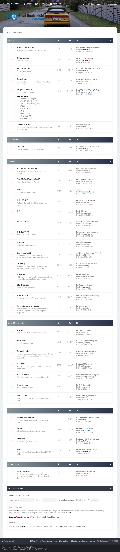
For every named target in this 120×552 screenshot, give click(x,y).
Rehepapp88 (88, 277)
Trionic (85, 171)
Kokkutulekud (23, 68)
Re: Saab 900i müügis (84, 364)
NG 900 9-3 (25, 109)
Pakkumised (23, 374)
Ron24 (85, 474)
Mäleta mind (83, 500)
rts (84, 398)
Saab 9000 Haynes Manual (86, 396)
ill (84, 127)
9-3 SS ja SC (26, 114)
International (13, 464)
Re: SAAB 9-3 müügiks (84, 330)
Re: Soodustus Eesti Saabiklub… (88, 147)
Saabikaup (22, 79)
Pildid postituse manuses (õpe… (88, 58)
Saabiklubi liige (53, 517)
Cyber (85, 50)
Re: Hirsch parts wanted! (85, 472)
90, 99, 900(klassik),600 (28, 179)
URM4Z (86, 255)
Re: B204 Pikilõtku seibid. (85, 200)
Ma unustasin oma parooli (67, 500)
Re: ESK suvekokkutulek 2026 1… (88, 69)
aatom (86, 287)
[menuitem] (18, 3)
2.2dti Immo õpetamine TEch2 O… (89, 253)
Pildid (19, 449)
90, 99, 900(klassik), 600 (30, 104)
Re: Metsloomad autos (84, 429)
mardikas (86, 234)
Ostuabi (20, 364)
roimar (85, 387)
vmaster (86, 92)
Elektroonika (23, 285)
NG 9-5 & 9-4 (26, 118)
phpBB (13, 547)
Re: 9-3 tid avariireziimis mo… (87, 169)
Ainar (85, 266)
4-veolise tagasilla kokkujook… (87, 222)
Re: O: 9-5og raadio (83, 385)
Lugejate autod (24, 90)
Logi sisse (13, 495)
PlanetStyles (31, 547)
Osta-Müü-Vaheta (16, 323)
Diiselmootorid (24, 253)
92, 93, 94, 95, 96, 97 (29, 101)
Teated (20, 146)
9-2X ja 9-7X (26, 116)
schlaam (86, 224)
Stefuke (86, 81)
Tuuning (21, 263)
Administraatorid (23, 517)
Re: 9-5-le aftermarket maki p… (88, 296)
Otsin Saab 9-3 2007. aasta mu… (88, 79)
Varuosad (21, 340)
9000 (23, 106)
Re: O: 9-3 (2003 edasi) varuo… (87, 341)
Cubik (85, 298)
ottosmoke (87, 353)
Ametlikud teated (25, 47)
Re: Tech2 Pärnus (82, 275)
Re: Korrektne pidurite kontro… (87, 232)
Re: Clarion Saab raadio (84, 285)
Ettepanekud (23, 58)
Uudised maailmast (26, 417)
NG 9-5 (20, 242)
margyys (86, 213)
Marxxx (86, 366)
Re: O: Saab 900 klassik (84, 179)
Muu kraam (22, 395)
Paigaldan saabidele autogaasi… (88, 375)
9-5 (22, 111)
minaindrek (87, 192)
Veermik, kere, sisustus (28, 306)
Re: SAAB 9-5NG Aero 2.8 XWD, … (88, 90)
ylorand (86, 343)
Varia (10, 410)
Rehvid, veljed (23, 351)
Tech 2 (78, 190)
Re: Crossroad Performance (86, 264)
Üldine (11, 40)
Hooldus (21, 274)
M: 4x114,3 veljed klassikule (86, 351)
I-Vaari (86, 430)
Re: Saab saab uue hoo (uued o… (88, 418)
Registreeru (24, 495)
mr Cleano (87, 181)
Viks (84, 332)
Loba (19, 428)
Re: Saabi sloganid (83, 125)
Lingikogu (21, 439)
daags (85, 202)
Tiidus (85, 245)
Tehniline (11, 161)
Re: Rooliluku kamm (83, 243)
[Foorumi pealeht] (26, 17)
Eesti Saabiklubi (14, 139)
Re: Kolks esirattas (83, 306)
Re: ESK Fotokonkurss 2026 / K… (88, 450)
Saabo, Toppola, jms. (28, 99)
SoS (84, 71)
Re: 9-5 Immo (81, 211)
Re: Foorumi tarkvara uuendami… (88, 48)
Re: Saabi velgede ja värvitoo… (87, 439)
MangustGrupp (88, 377)
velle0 (85, 308)
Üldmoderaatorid (38, 517)
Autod (20, 330)
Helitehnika (22, 295)
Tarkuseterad (23, 124)
